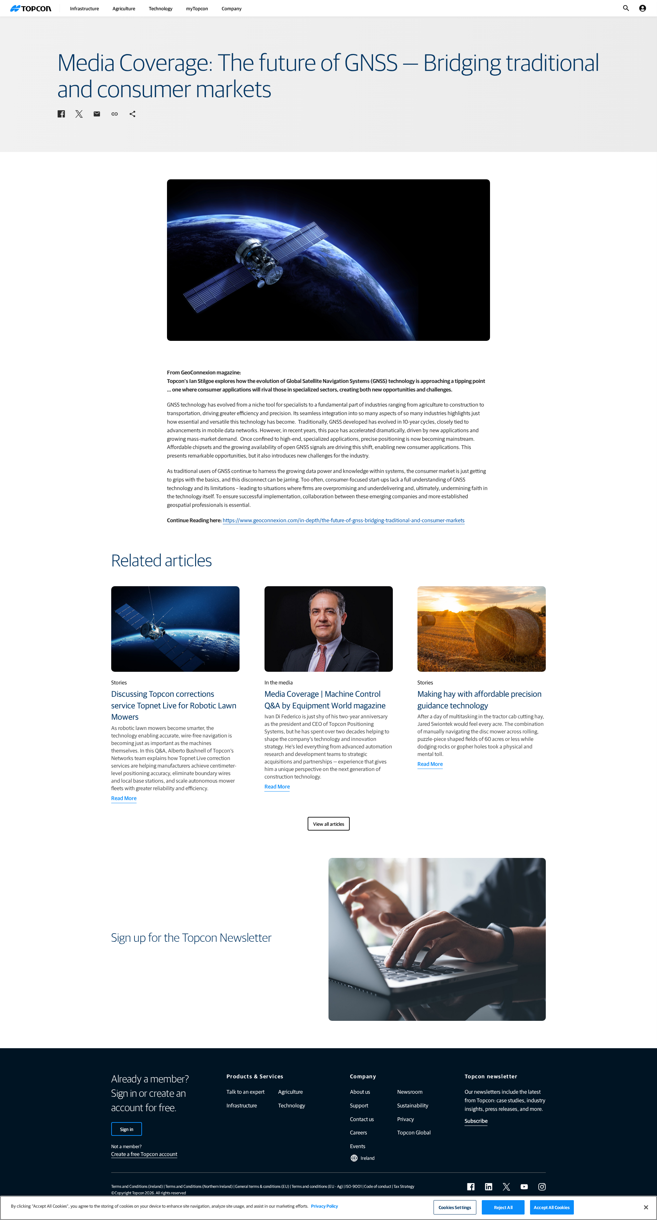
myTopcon (197, 8)
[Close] (646, 1207)
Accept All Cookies (552, 1207)
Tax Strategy (404, 1186)
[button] (61, 114)
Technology (160, 8)
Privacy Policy (324, 1206)
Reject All (503, 1207)
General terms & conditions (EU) (262, 1186)
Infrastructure (84, 8)
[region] (328, 1208)
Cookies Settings (455, 1207)
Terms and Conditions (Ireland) (137, 1186)
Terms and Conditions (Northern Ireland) (199, 1186)
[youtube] (524, 1187)
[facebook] (471, 1187)
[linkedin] (488, 1187)
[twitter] (506, 1187)
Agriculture (124, 8)
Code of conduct (377, 1186)
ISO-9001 (353, 1186)
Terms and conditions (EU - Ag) (317, 1186)
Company (232, 8)
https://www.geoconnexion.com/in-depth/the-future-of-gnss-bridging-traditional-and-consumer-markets (344, 520)
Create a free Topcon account (144, 1153)
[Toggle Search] (626, 8)
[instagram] (542, 1187)
